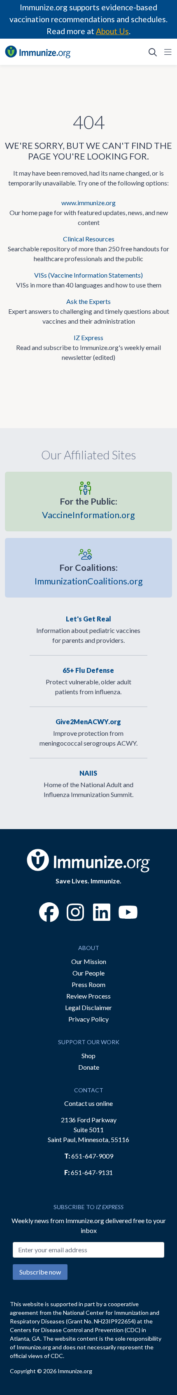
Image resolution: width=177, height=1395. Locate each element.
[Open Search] (153, 51)
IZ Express (88, 337)
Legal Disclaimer (88, 1007)
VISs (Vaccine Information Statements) (88, 275)
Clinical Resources (88, 239)
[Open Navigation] (166, 51)
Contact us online (88, 1103)
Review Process (88, 996)
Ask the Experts (88, 301)
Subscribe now (40, 1272)
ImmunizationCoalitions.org (89, 574)
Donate (88, 1067)
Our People (88, 973)
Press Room (88, 984)
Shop (88, 1055)
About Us (112, 31)
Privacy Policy (88, 1019)
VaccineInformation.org (88, 508)
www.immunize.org (88, 202)
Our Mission (88, 961)
